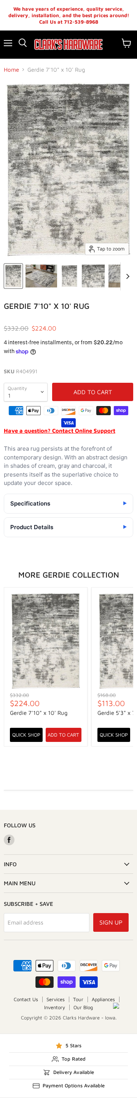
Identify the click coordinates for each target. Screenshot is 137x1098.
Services (55, 999)
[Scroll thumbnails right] (126, 276)
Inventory (54, 1007)
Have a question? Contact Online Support (59, 430)
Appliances (103, 999)
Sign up (111, 922)
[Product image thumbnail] (41, 276)
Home (11, 69)
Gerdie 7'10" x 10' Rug (39, 713)
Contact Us (26, 999)
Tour (78, 999)
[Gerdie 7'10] (13, 276)
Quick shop (26, 735)
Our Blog (83, 1007)
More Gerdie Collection (68, 574)
